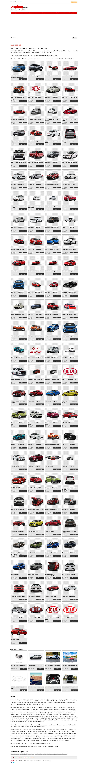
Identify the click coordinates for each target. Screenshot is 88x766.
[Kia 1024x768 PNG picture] (53, 176)
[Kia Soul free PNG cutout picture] (70, 133)
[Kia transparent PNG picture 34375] (70, 155)
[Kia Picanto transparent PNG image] (53, 133)
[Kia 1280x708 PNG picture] (53, 220)
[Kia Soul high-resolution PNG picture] (70, 89)
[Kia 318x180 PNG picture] (36, 393)
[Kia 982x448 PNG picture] (53, 198)
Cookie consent (26, 757)
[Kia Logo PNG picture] (70, 609)
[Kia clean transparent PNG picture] (70, 523)
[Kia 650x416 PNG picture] (53, 306)
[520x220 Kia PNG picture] (70, 220)
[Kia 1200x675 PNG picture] (53, 371)
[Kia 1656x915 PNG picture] (53, 350)
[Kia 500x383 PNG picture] (70, 328)
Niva (36, 754)
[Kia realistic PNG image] (36, 588)
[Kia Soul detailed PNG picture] (36, 284)
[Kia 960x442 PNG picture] (36, 220)
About (16, 13)
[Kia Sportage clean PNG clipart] (19, 133)
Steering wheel (27, 754)
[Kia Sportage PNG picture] (53, 501)
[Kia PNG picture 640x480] (36, 480)
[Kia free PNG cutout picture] (19, 588)
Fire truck (65, 754)
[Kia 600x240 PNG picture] (19, 111)
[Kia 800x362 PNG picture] (19, 523)
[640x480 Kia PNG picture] (70, 436)
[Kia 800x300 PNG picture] (53, 263)
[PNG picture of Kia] (36, 566)
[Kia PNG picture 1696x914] (36, 328)
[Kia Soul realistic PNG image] (19, 155)
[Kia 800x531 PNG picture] (53, 154)
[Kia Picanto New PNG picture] (19, 371)
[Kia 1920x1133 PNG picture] (70, 241)
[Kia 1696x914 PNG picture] (53, 436)
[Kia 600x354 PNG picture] (19, 436)
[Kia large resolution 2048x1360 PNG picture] (19, 544)
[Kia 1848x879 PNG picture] (19, 176)
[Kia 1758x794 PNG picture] (19, 328)
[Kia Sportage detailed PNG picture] (19, 393)
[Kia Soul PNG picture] (36, 544)
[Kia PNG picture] (19, 631)
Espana (20, 1)
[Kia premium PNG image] (53, 480)
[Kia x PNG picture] (53, 523)
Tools (57, 13)
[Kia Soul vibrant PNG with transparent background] (19, 68)
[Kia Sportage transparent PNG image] (36, 501)
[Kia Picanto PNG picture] (19, 306)
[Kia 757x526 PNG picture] (36, 241)
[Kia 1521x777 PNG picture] (70, 306)
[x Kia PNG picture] (70, 414)
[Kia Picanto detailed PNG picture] (53, 111)
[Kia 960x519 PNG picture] (53, 393)
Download (23, 79)
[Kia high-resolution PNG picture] (70, 566)
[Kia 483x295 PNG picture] (19, 480)
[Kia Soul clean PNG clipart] (53, 241)
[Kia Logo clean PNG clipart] (70, 371)
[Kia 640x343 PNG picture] (36, 458)
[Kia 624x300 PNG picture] (53, 89)
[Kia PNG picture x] (53, 458)
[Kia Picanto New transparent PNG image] (36, 198)
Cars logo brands (20, 754)
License (44, 13)
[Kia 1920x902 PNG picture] (70, 284)
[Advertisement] (44, 24)
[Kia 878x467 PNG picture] (70, 263)
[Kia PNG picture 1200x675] (36, 371)
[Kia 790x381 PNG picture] (36, 436)
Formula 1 (39, 754)
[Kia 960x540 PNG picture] (70, 458)
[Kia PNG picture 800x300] (36, 263)
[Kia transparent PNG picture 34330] (19, 414)
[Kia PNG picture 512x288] (70, 176)
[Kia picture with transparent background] (70, 480)
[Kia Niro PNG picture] (19, 350)
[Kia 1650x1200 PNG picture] (53, 328)
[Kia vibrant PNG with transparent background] (53, 566)
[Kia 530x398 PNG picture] (19, 285)
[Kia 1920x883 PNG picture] (19, 458)
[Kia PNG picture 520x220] (19, 241)
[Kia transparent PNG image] (19, 609)
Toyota (32, 754)
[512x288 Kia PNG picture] (70, 68)
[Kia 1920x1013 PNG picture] (19, 263)
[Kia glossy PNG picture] (53, 544)
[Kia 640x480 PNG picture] (70, 501)
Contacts (71, 13)
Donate (30, 13)
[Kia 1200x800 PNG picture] (36, 111)
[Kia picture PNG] (19, 566)
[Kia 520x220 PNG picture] (53, 285)
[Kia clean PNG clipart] (53, 588)
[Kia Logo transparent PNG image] (53, 609)
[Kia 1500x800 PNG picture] (70, 198)
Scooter (44, 754)
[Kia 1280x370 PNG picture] (53, 68)
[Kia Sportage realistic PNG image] (19, 90)
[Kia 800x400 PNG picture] (70, 349)
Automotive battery (50, 754)
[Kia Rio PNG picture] (36, 523)
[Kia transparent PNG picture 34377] (36, 155)
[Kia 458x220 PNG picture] (36, 176)
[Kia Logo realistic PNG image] (36, 350)
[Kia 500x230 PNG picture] (36, 133)
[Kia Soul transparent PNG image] (36, 306)
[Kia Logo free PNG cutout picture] (36, 89)
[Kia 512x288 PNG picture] (19, 220)
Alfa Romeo (13, 754)
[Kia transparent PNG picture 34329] (36, 415)
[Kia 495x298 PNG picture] (36, 68)
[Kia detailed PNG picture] (70, 588)
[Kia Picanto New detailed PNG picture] (19, 198)
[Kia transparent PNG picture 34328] (53, 415)
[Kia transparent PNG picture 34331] (70, 393)
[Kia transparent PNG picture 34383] (70, 111)
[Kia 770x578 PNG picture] (19, 501)
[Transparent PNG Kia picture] (70, 544)
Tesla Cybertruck (59, 754)
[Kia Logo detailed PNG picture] (36, 609)
